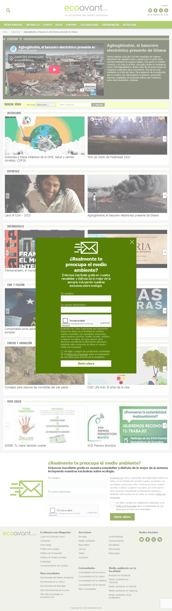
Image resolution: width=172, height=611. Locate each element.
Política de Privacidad (71, 347)
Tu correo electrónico (73, 304)
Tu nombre (67, 293)
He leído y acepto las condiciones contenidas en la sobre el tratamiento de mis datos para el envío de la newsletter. (85, 354)
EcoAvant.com (67, 328)
